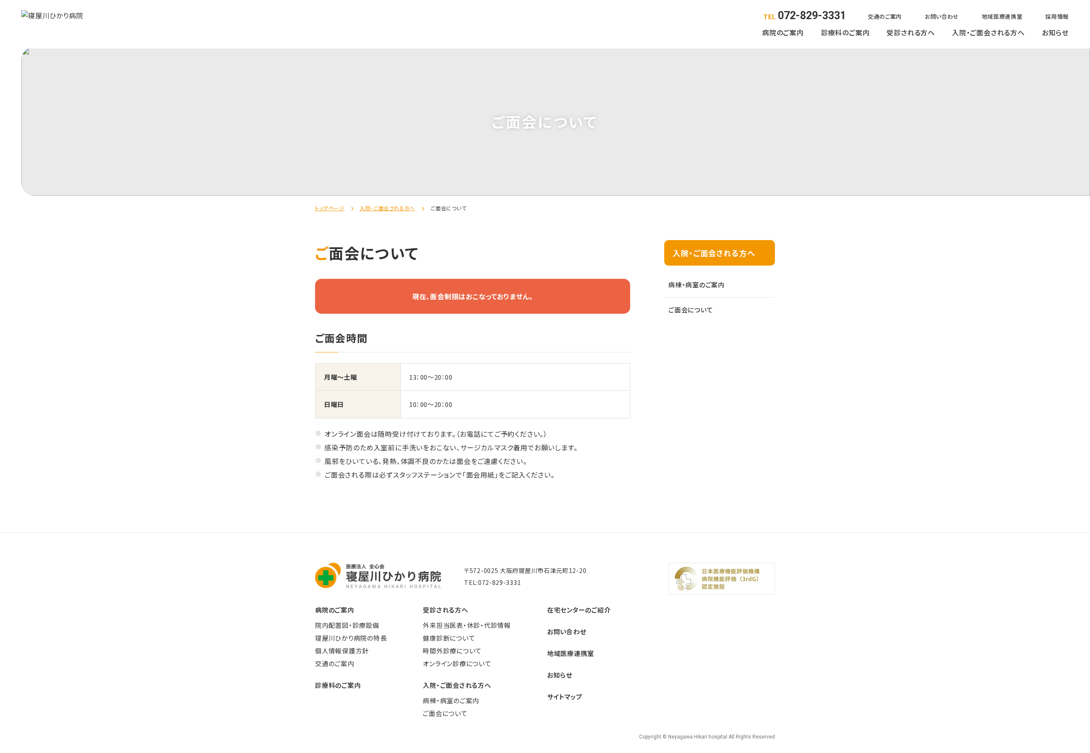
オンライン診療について (457, 663)
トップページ (329, 208)
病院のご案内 (783, 32)
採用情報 (1057, 16)
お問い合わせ (942, 16)
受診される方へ (910, 32)
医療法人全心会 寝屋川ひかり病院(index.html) (52, 23)
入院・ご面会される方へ (988, 32)
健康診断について (449, 637)
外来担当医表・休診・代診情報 (467, 625)
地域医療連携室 (1002, 16)
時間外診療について (452, 650)
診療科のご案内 (845, 32)
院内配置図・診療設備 (347, 625)
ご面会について (690, 309)
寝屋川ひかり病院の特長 (351, 637)
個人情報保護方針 (342, 650)
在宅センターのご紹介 (579, 609)
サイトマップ (564, 696)
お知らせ (1055, 32)
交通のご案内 (885, 16)
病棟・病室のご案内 (696, 284)
